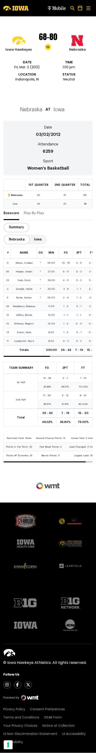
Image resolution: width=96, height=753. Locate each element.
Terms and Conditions (21, 717)
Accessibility (13, 742)
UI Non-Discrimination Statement (30, 733)
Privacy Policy (14, 709)
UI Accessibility (74, 733)
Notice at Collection (58, 725)
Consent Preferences (47, 709)
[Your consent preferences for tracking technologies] (8, 744)
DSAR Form (53, 717)
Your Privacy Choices (20, 725)
